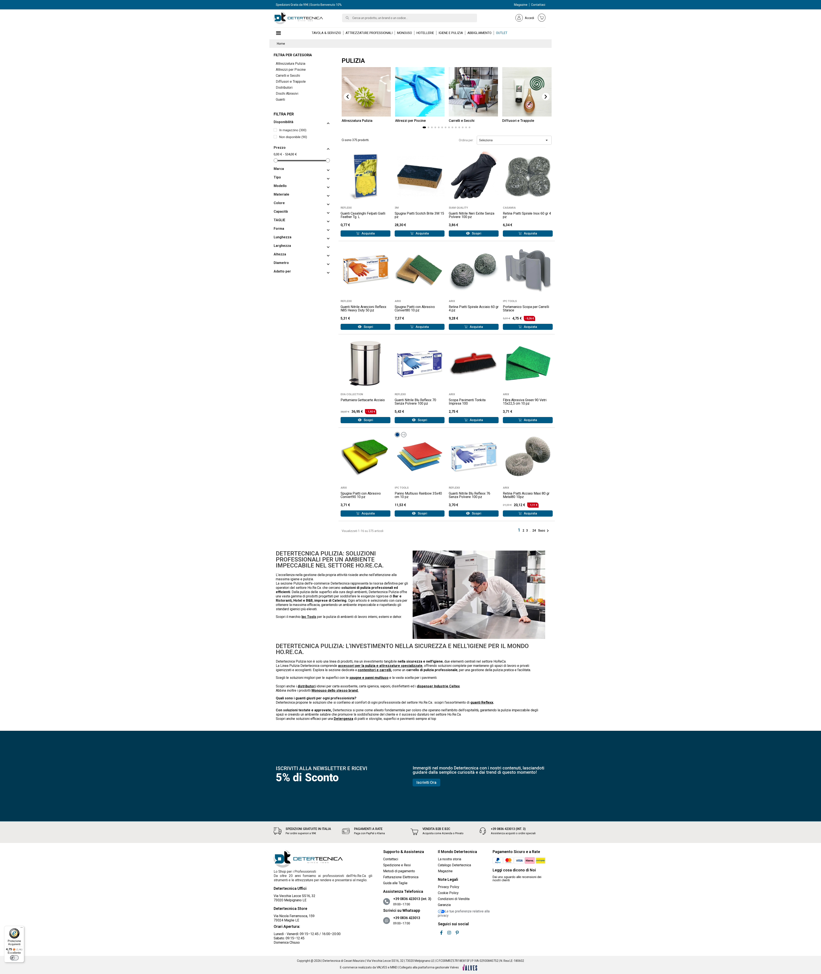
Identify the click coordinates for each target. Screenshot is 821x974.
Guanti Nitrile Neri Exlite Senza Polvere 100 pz (471, 215)
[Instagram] (449, 932)
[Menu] (21, 928)
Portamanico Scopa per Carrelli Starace (526, 308)
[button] (347, 96)
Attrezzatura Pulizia (290, 64)
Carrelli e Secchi (288, 76)
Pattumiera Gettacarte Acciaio (363, 400)
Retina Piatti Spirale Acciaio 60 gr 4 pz (474, 308)
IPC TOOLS (510, 301)
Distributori (284, 87)
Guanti (280, 99)
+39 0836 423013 (406, 918)
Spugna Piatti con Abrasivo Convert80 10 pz (415, 308)
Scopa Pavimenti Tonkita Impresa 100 (467, 401)
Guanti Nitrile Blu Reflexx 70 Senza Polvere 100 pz (415, 401)
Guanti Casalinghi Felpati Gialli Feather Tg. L (363, 215)
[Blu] (397, 434)
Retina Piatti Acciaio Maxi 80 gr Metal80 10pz (526, 495)
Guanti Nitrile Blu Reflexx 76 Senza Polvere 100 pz (469, 495)
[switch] (14, 957)
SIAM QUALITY (458, 207)
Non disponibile (293, 137)
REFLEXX (346, 207)
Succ (544, 530)
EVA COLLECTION (352, 394)
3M (397, 207)
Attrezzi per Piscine (291, 70)
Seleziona (514, 140)
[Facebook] (441, 932)
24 (534, 530)
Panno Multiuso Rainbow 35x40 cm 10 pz (418, 495)
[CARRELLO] (542, 17)
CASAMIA (509, 207)
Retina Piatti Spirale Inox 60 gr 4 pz (527, 215)
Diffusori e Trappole (291, 82)
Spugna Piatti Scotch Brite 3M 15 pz (419, 215)
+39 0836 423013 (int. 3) (508, 829)
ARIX (398, 301)
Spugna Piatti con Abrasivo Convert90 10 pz (361, 495)
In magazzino (292, 130)
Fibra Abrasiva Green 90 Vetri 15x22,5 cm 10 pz (524, 401)
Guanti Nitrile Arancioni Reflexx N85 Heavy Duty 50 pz (363, 308)
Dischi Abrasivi (287, 93)
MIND (393, 967)
